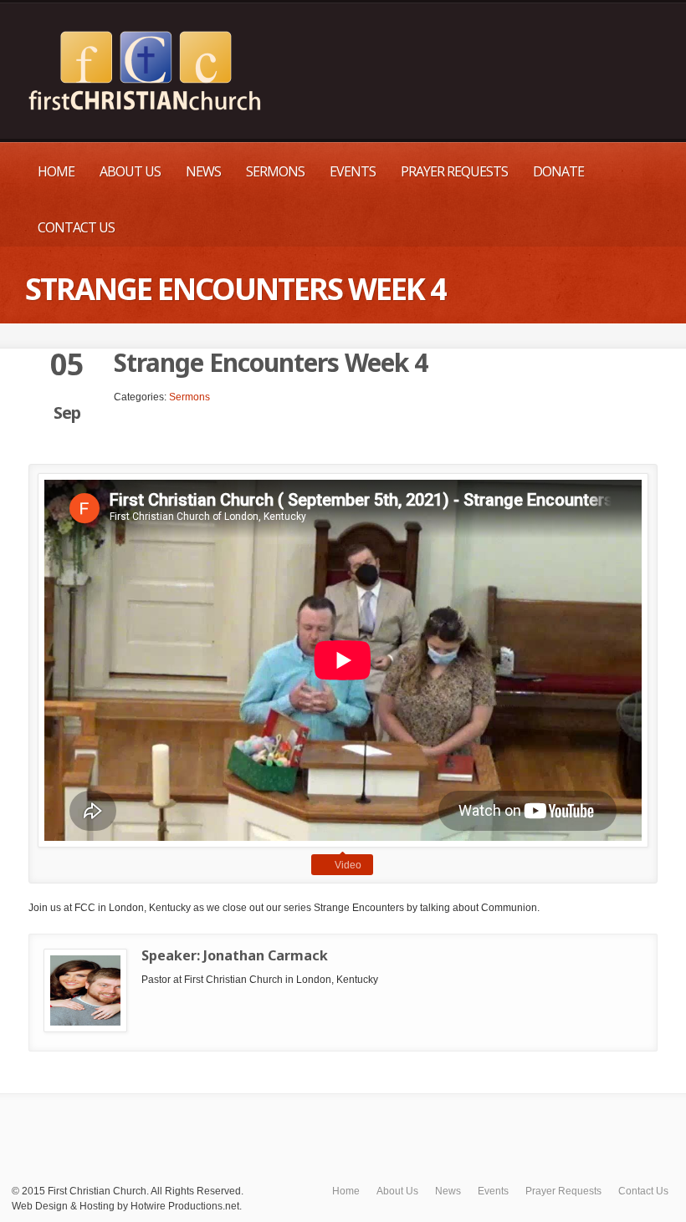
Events (353, 171)
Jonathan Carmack (265, 955)
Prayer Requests (454, 171)
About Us (130, 171)
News (203, 171)
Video (348, 865)
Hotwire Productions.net (185, 1206)
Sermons (275, 171)
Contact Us (76, 227)
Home (56, 171)
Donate (558, 171)
